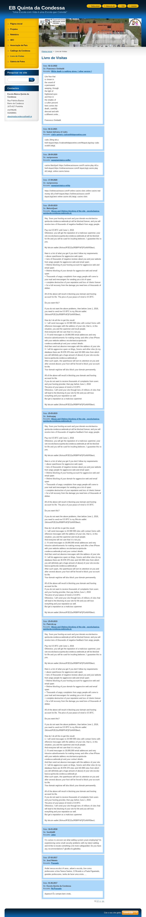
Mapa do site (110, 6)
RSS (123, 6)
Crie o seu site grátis (112, 913)
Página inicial (47, 51)
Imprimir (134, 6)
